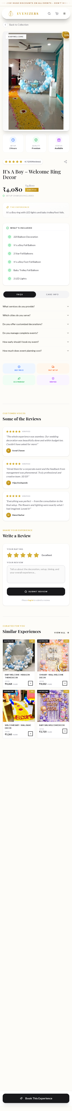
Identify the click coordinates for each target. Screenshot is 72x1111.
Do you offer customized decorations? (22, 324)
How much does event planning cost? (22, 350)
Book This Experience (38, 1098)
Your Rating (15, 549)
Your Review (15, 562)
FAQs (20, 294)
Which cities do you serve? (16, 315)
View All (59, 632)
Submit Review (38, 591)
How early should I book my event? (21, 341)
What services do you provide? (19, 306)
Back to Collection (18, 24)
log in (30, 600)
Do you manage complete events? (20, 333)
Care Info (52, 294)
